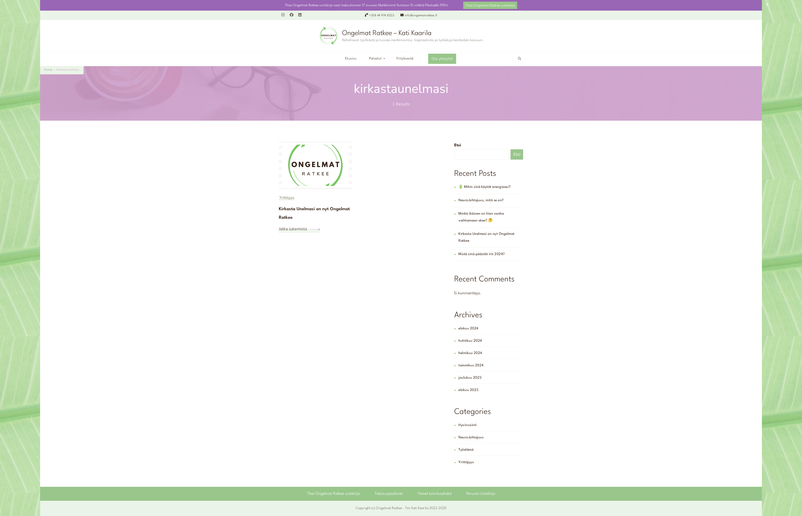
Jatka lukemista (293, 229)
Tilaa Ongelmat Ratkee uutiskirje (490, 5)
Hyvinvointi (467, 425)
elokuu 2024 (468, 328)
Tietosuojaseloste (388, 494)
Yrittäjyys (286, 198)
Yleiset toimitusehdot (434, 494)
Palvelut (375, 58)
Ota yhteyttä (442, 58)
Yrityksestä (405, 58)
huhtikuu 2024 (470, 341)
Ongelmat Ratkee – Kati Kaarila (386, 33)
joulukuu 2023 (470, 377)
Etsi (457, 145)
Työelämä (465, 450)
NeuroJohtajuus (470, 437)
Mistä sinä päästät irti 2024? (481, 254)
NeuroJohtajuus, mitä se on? (481, 200)
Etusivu (351, 58)
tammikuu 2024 (471, 365)
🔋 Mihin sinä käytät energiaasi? (484, 187)
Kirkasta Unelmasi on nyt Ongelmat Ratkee (314, 213)
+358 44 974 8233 (381, 15)
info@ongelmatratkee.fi (421, 15)
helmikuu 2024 (470, 353)
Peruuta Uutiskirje (480, 494)
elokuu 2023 (468, 390)
